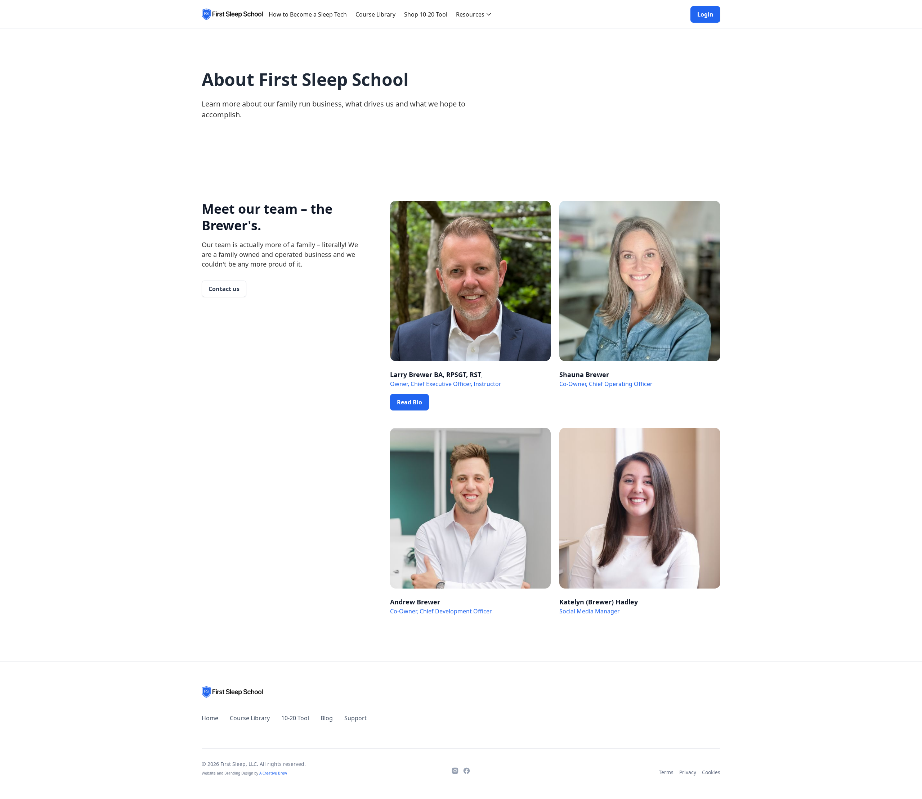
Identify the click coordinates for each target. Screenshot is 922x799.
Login (705, 14)
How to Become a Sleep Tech (308, 14)
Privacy (687, 772)
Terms (666, 772)
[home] (232, 14)
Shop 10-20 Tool (425, 14)
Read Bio (409, 402)
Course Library (375, 14)
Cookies (711, 772)
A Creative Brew (273, 773)
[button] (474, 14)
